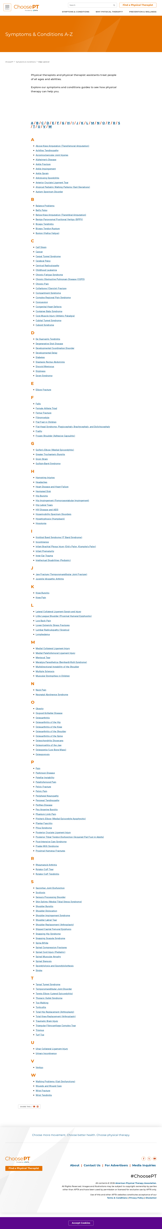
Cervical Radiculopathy (47, 265)
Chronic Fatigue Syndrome (49, 274)
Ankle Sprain (42, 173)
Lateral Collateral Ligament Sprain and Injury (58, 611)
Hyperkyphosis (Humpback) (50, 518)
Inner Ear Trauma (44, 555)
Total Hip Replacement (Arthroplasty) (55, 1011)
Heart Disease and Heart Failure (52, 486)
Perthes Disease (44, 804)
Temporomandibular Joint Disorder (54, 988)
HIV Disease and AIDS (47, 509)
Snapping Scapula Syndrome (50, 938)
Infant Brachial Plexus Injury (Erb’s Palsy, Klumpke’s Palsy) (66, 546)
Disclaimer (151, 1198)
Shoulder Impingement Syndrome (53, 915)
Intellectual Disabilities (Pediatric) (53, 560)
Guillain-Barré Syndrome (48, 463)
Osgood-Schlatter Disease (49, 713)
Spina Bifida (42, 942)
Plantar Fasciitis (44, 823)
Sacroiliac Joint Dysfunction (50, 887)
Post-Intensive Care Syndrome (51, 841)
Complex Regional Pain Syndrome (53, 297)
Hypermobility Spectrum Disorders (53, 514)
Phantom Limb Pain (46, 814)
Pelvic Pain (41, 791)
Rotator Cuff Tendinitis (47, 873)
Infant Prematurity (45, 551)
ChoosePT (9, 62)
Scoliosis (40, 892)
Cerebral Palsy (43, 260)
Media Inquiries (144, 1165)
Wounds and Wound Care (49, 1085)
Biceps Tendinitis (45, 223)
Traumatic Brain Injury (47, 1020)
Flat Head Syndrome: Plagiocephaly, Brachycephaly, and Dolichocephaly (73, 426)
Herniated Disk (43, 491)
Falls (38, 403)
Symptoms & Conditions (75, 12)
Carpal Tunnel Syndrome (48, 256)
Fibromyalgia (42, 417)
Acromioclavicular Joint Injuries (52, 155)
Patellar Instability (45, 777)
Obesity (40, 708)
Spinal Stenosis (44, 961)
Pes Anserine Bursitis (47, 809)
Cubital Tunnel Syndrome (48, 320)
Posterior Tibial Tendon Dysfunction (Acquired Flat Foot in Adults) (70, 836)
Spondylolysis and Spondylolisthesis (55, 965)
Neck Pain (41, 689)
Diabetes (40, 357)
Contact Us (92, 1165)
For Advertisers (117, 1165)
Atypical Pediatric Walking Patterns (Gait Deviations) (63, 186)
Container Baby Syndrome (49, 311)
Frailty (39, 431)
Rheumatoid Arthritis (46, 864)
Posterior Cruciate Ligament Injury (53, 832)
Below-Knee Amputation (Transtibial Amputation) (61, 214)
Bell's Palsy (41, 210)
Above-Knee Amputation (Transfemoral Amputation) (62, 145)
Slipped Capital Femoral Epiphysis (53, 929)
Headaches (41, 482)
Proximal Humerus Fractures (50, 850)
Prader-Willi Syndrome (47, 846)
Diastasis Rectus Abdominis (50, 361)
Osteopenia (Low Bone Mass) (51, 749)
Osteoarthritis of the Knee (49, 726)
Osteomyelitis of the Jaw (48, 745)
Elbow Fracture (43, 389)
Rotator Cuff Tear (44, 869)
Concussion (42, 302)
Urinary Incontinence (46, 1053)
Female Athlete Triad (46, 408)
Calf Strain (41, 247)
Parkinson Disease (45, 772)
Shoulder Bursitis (44, 906)
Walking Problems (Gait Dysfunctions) (55, 1081)
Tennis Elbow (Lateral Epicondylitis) (54, 993)
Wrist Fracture (43, 1090)
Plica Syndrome (44, 827)
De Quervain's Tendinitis (48, 338)
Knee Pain (41, 597)
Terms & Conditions (117, 1198)
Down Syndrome (44, 375)
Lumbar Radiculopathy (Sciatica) (52, 629)
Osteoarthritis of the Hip (48, 722)
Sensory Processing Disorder (50, 897)
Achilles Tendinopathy (47, 150)
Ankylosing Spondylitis (47, 177)
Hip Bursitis (42, 495)
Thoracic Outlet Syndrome (49, 998)
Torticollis (41, 1007)
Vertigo (39, 1067)
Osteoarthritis (43, 717)
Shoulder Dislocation (46, 910)
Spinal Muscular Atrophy (48, 956)
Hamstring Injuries (45, 477)
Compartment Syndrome (48, 292)
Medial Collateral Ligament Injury (53, 648)
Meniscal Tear (43, 657)
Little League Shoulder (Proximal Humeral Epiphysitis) (64, 615)
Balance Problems (45, 205)
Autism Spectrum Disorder (49, 191)
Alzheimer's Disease (46, 159)
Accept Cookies (81, 1223)
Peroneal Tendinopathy (47, 800)
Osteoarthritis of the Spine (49, 735)
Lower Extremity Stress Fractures (53, 625)
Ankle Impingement (46, 168)
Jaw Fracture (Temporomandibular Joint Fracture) (61, 574)
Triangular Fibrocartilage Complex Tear (56, 1025)
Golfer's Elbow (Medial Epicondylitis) (55, 449)
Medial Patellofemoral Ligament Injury (55, 652)
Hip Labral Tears (44, 504)
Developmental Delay (46, 352)
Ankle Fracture (43, 164)
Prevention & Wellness (142, 12)
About (74, 1165)
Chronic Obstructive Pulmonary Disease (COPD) (60, 279)
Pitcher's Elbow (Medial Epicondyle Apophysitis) (61, 818)
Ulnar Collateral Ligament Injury (52, 1048)
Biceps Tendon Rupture (48, 228)
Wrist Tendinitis (44, 1095)
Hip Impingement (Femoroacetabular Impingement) (62, 500)
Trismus (40, 1030)
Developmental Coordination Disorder (55, 348)
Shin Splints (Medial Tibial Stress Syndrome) (59, 901)
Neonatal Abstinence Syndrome (52, 694)
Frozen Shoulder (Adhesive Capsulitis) (55, 435)
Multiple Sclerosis (45, 671)
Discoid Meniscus (45, 366)
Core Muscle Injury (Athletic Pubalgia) (55, 315)
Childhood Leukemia (46, 269)
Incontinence (42, 541)
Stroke (39, 970)
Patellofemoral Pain (46, 781)
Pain (38, 768)
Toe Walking (42, 1002)
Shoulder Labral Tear (46, 919)
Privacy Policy (136, 1198)
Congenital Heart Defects (49, 306)
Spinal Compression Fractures (51, 947)
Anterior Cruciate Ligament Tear (52, 182)
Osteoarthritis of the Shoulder (51, 731)
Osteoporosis (43, 754)
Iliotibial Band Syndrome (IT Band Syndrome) (59, 537)
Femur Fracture (43, 412)
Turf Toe (40, 1034)
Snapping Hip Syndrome (48, 933)
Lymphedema (43, 634)
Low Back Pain (43, 620)
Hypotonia (41, 523)
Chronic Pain (42, 283)
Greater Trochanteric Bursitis (50, 454)
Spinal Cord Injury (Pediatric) (50, 952)
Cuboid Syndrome (45, 324)
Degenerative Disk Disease (49, 343)
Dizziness (41, 371)
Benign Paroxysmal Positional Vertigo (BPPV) (59, 219)
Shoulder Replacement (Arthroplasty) (55, 924)
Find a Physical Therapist (138, 5)
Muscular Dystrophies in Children (53, 675)
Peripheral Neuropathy (47, 795)
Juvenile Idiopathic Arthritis (50, 578)
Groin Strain (42, 458)
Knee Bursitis (42, 592)
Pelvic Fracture (43, 786)
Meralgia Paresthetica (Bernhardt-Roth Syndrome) (61, 662)
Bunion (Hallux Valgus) (47, 233)
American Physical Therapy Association (135, 1183)
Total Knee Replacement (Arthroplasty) (56, 1016)
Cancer (39, 251)
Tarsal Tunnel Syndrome (48, 984)
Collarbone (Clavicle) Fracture (51, 288)
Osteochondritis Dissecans (49, 740)
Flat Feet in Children (46, 421)
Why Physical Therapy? (109, 12)
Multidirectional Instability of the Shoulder (57, 666)
